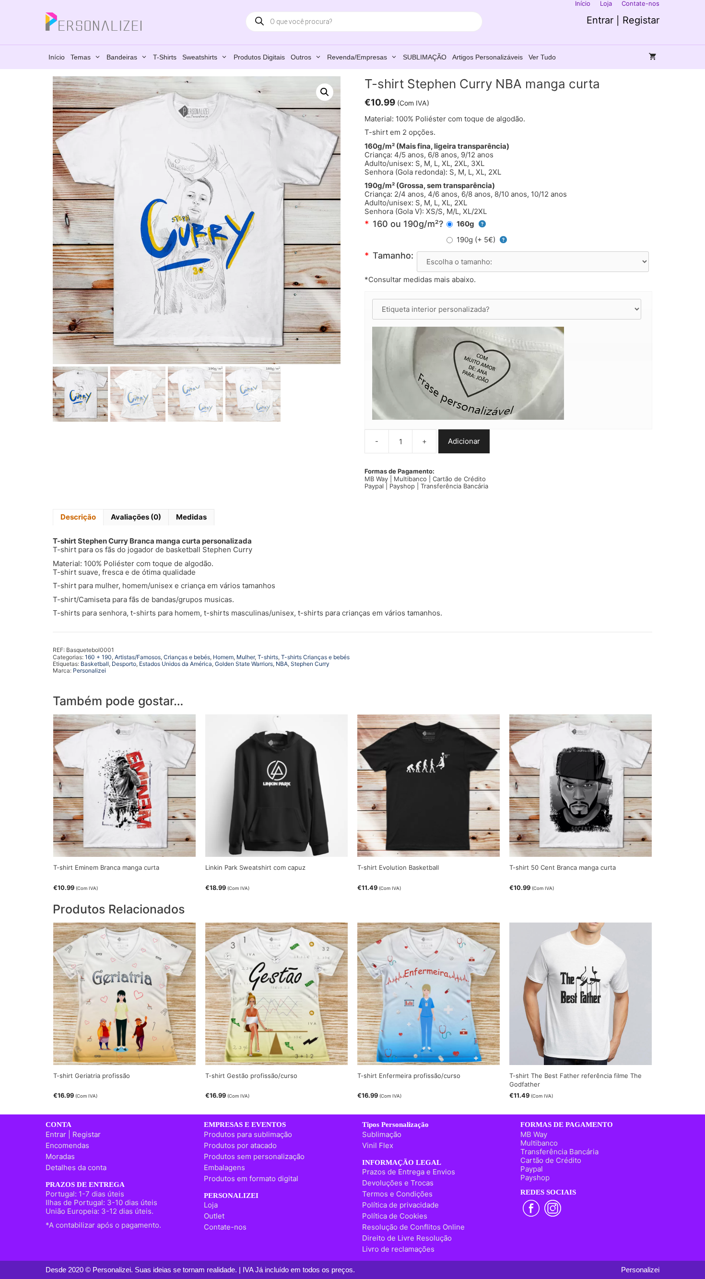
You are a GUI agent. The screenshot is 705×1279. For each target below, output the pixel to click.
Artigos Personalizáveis (487, 57)
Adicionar (464, 441)
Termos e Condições (397, 1193)
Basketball (95, 663)
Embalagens (224, 1167)
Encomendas (67, 1145)
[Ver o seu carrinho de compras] (652, 57)
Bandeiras (121, 57)
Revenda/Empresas (357, 57)
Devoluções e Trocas (398, 1182)
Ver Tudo (542, 57)
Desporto (124, 663)
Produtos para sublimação (248, 1134)
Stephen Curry (310, 663)
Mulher (245, 657)
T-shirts (164, 57)
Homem (223, 657)
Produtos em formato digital (251, 1178)
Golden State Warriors (244, 663)
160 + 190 (98, 657)
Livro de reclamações (398, 1249)
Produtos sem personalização (254, 1156)
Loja (211, 1204)
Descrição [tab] (78, 516)
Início (56, 57)
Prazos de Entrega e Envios (408, 1171)
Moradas (60, 1156)
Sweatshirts (199, 57)
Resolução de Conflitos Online (413, 1227)
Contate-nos (225, 1227)
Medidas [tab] (191, 516)
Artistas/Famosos (138, 657)
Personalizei (89, 670)
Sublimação (381, 1134)
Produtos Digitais (259, 57)
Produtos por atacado (240, 1145)
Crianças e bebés (187, 657)
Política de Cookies (394, 1215)
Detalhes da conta (76, 1167)
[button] (324, 92)
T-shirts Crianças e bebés (315, 657)
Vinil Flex (377, 1145)
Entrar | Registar (623, 20)
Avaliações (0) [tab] (136, 516)
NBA (282, 663)
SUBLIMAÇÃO (424, 57)
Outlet (214, 1215)
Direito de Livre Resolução (407, 1238)
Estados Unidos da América (175, 663)
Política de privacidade (400, 1204)
